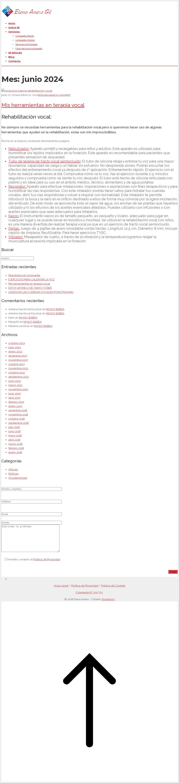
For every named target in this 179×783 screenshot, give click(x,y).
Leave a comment (59, 95)
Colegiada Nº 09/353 (89, 592)
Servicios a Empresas (26, 44)
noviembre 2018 (18, 414)
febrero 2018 (16, 448)
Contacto (14, 61)
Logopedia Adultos (25, 40)
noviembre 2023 (18, 360)
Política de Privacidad (46, 559)
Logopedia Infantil (24, 36)
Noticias (13, 473)
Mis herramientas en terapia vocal (42, 105)
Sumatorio (108, 599)
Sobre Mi (14, 27)
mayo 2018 (15, 435)
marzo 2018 (15, 444)
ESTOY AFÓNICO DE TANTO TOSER (30, 288)
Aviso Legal (61, 585)
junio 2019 (14, 393)
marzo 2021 (15, 385)
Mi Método (15, 52)
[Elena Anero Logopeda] (26, 16)
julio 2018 (14, 427)
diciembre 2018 (17, 410)
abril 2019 (14, 397)
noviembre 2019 (18, 389)
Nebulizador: (18, 149)
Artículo (43, 95)
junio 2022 (14, 381)
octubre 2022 (16, 372)
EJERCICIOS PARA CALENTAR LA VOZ (31, 279)
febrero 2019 (16, 402)
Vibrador (15, 237)
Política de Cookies (113, 585)
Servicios (14, 31)
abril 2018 (14, 439)
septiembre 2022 (18, 376)
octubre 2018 (16, 418)
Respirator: (17, 186)
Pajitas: (14, 228)
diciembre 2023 (17, 355)
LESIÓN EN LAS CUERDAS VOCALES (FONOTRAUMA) (40, 292)
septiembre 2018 (18, 423)
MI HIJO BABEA (55, 309)
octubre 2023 (16, 364)
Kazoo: (13, 216)
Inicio (11, 23)
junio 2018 (14, 431)
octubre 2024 (16, 343)
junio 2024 (14, 347)
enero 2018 (15, 452)
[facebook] (9, 578)
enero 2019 (15, 406)
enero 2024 (15, 351)
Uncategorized (17, 477)
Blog (11, 56)
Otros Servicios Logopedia (28, 48)
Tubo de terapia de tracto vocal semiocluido (44, 161)
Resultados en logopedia (24, 275)
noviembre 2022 (18, 368)
